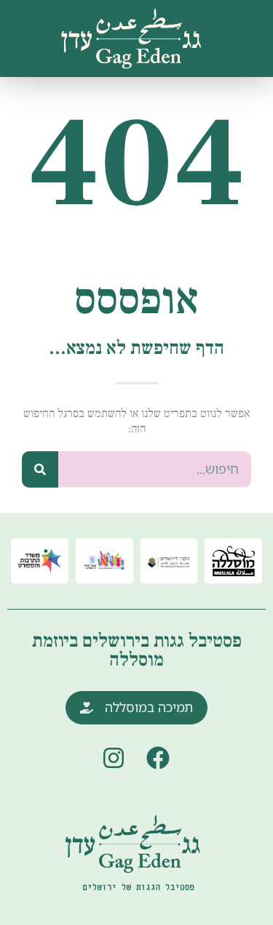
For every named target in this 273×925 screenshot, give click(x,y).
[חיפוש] (40, 469)
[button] (30, 16)
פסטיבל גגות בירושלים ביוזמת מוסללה (137, 650)
